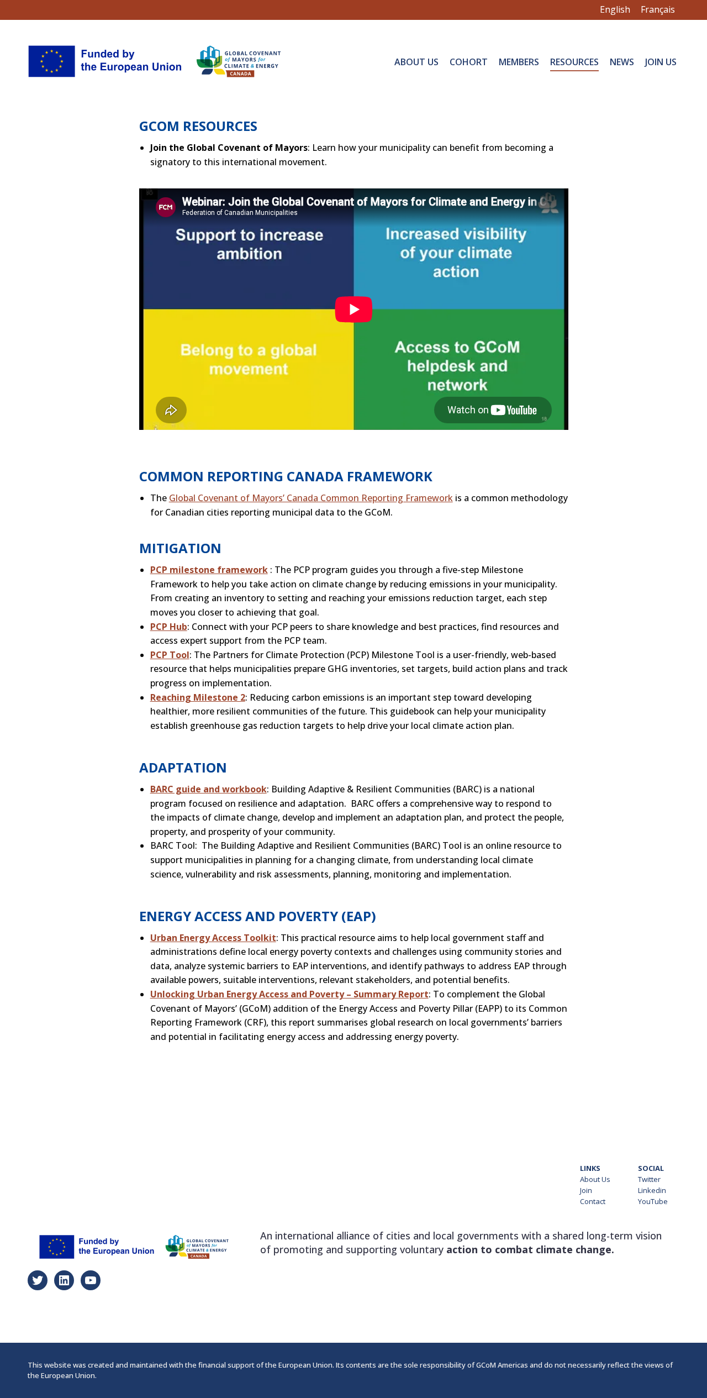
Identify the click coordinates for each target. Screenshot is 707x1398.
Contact (592, 1201)
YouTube (653, 1201)
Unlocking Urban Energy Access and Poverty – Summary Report (289, 994)
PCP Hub (168, 627)
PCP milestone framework (209, 570)
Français (658, 9)
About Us (595, 1179)
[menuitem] (416, 61)
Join (586, 1190)
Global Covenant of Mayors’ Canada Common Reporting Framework (311, 498)
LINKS (590, 1168)
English (615, 9)
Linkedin (652, 1190)
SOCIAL (651, 1168)
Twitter (649, 1179)
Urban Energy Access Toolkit (213, 938)
